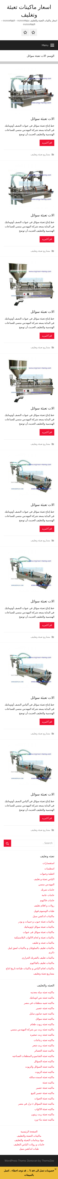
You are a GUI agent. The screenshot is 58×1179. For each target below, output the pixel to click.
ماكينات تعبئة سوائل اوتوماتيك (39, 926)
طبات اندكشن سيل (29, 1149)
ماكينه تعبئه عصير (45, 1008)
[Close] (55, 1169)
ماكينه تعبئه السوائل (44, 1061)
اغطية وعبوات (47, 873)
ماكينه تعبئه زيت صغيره (42, 1034)
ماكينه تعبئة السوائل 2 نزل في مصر (36, 1103)
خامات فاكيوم (47, 900)
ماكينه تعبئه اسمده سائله (41, 1077)
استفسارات (48, 863)
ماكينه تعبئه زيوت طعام (42, 1024)
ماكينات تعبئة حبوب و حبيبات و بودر (36, 921)
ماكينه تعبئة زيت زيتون (42, 1114)
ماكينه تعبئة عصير (45, 1087)
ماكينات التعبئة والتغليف (29, 1136)
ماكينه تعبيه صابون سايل (41, 1013)
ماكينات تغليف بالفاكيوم (42, 963)
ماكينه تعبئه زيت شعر (43, 1045)
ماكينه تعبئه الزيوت (44, 1071)
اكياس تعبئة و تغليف (44, 879)
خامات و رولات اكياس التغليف (29, 1144)
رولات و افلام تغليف (44, 905)
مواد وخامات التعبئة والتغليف (29, 1140)
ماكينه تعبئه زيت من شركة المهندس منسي (32, 1029)
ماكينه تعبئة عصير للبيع (42, 1093)
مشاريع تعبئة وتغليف (40, 154)
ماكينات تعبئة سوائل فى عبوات (38, 932)
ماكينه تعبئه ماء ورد (44, 1119)
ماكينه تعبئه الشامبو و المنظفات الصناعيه (33, 1056)
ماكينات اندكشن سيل (43, 916)
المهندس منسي (46, 884)
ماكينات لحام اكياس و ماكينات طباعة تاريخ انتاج (30, 968)
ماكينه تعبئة (48, 1082)
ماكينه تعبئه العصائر (44, 1050)
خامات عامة (48, 895)
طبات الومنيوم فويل (44, 911)
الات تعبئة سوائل (42, 119)
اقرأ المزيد (47, 142)
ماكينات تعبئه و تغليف (43, 942)
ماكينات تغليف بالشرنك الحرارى (38, 957)
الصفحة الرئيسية (29, 1131)
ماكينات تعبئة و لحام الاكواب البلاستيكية (34, 937)
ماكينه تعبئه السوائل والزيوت (39, 1066)
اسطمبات (49, 868)
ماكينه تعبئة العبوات (44, 1098)
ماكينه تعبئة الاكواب (44, 1109)
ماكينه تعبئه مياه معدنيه (42, 992)
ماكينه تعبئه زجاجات (44, 1040)
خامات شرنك (47, 889)
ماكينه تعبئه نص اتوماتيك (42, 997)
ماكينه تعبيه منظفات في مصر (39, 1003)
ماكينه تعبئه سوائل (45, 1018)
